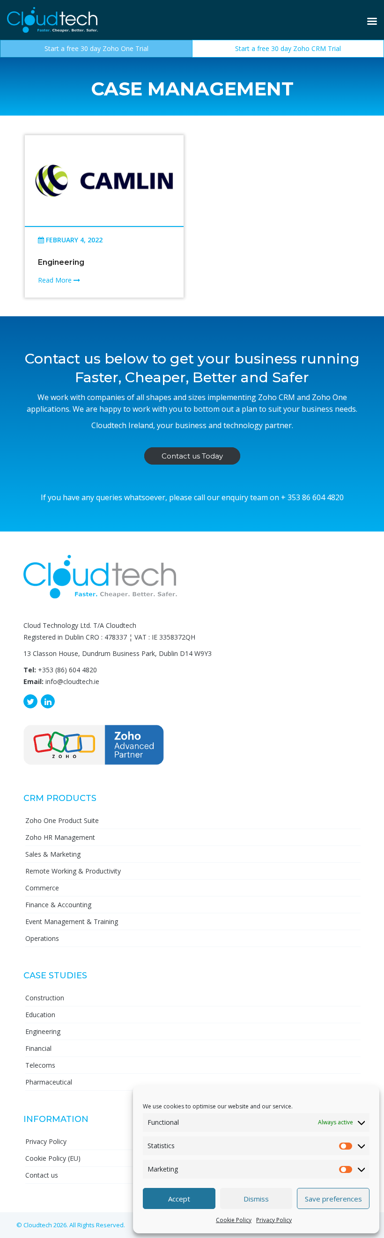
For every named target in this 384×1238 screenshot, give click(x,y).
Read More (56, 280)
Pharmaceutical (48, 1082)
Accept (179, 1198)
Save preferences (333, 1198)
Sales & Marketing (53, 854)
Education (40, 1014)
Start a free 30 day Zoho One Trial (96, 48)
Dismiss (256, 1198)
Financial (38, 1048)
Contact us (41, 1175)
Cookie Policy (233, 1220)
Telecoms (40, 1065)
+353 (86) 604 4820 (67, 669)
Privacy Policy (274, 1220)
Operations (42, 938)
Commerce (42, 887)
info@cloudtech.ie (72, 681)
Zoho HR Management (60, 837)
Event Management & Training (71, 921)
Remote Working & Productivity (73, 871)
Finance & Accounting (58, 904)
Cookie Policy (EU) (53, 1158)
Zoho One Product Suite (62, 820)
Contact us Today (192, 456)
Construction (44, 997)
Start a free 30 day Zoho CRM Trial (288, 48)
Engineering (61, 262)
